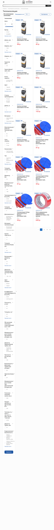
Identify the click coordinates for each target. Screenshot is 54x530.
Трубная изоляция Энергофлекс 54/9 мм (41, 106)
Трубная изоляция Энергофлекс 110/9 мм (23, 140)
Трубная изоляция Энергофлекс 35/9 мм (41, 73)
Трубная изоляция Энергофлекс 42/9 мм (23, 106)
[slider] (5, 26)
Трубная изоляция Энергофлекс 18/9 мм (23, 39)
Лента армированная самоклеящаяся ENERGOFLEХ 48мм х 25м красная (42, 214)
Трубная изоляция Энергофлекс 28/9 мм (23, 73)
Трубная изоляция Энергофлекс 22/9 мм (41, 39)
